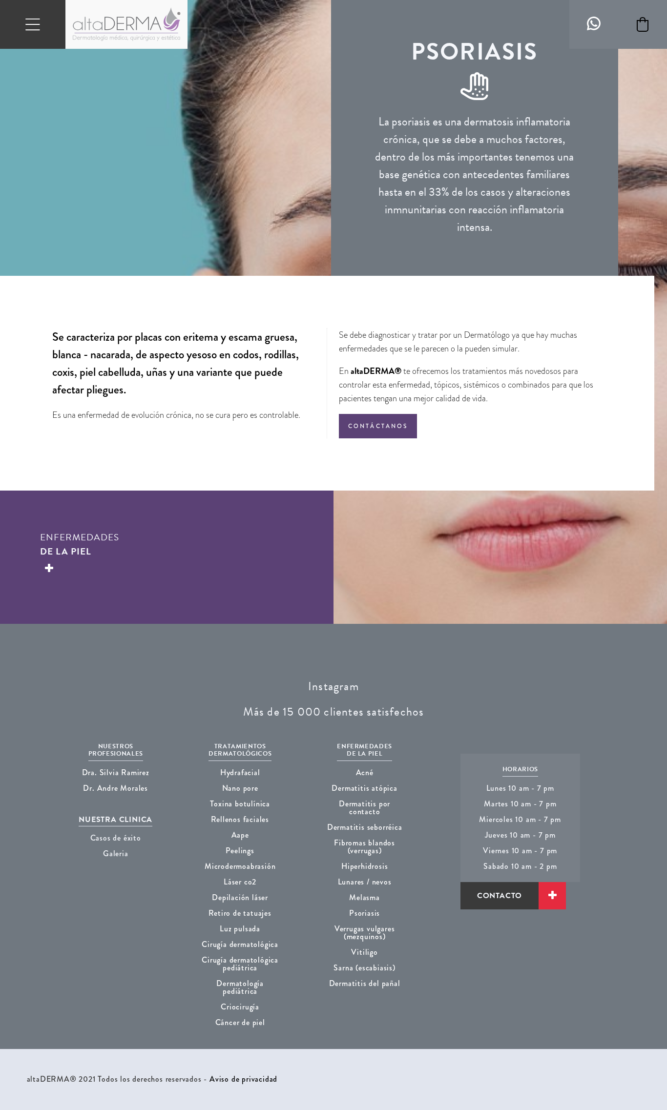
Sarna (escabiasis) (364, 967)
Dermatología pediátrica (240, 987)
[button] (642, 24)
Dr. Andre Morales (115, 788)
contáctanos (378, 426)
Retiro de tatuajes (239, 913)
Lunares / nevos (365, 881)
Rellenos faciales (240, 819)
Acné (365, 772)
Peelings (240, 850)
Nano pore (240, 788)
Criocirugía (240, 1006)
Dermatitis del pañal (364, 983)
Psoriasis (364, 913)
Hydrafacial (240, 772)
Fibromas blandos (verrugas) (364, 846)
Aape (240, 835)
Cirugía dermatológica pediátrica (240, 963)
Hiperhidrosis (364, 866)
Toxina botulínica (240, 803)
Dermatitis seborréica (364, 827)
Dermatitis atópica (364, 788)
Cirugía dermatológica (240, 944)
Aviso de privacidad (243, 1079)
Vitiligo (364, 952)
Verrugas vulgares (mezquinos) (364, 932)
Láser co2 (240, 881)
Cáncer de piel (240, 1022)
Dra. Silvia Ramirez (115, 772)
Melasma (364, 897)
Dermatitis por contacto (364, 807)
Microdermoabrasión (240, 866)
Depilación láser (240, 897)
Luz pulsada (240, 928)
